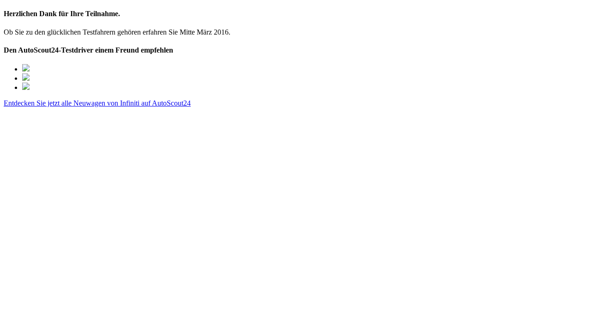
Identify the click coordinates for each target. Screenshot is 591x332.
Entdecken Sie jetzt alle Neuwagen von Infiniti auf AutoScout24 (97, 103)
